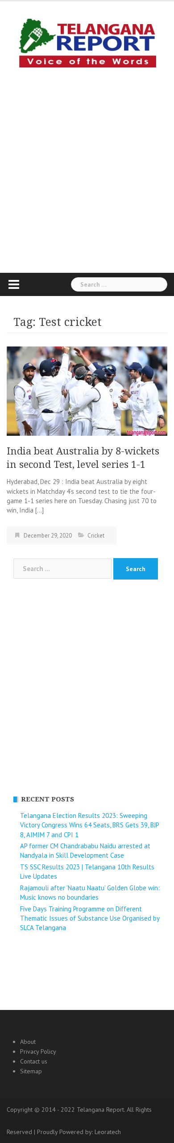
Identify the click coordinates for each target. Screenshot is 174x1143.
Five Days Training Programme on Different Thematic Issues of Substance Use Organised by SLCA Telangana (89, 918)
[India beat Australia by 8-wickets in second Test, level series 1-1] (87, 390)
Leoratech (108, 1132)
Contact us (33, 1061)
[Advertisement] (87, 168)
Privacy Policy (38, 1051)
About (28, 1042)
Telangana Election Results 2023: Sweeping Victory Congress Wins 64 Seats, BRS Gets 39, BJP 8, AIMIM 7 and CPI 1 (89, 825)
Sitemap (31, 1071)
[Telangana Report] (87, 41)
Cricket (95, 535)
